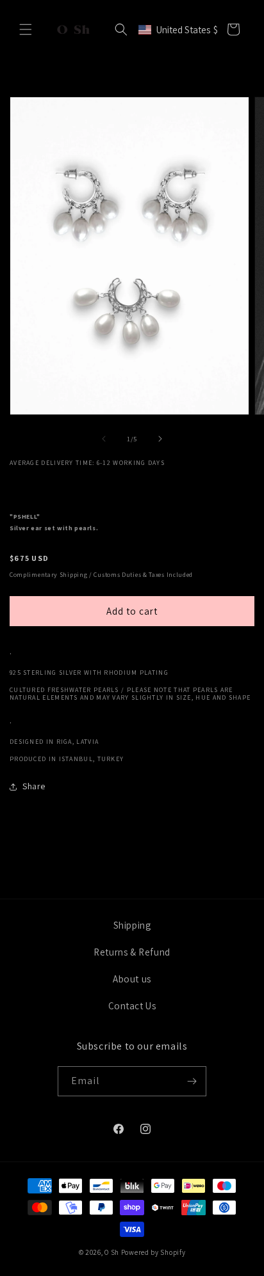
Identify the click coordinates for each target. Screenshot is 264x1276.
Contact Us (132, 1006)
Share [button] (33, 786)
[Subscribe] (191, 1081)
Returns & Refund (132, 952)
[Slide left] (104, 439)
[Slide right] (160, 439)
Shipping (132, 925)
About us (132, 979)
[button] (26, 29)
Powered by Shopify (153, 1252)
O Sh (112, 1252)
